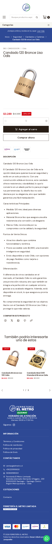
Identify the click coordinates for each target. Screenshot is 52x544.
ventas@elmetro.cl (14, 466)
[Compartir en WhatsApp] (18, 320)
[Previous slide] (3, 390)
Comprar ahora (26, 137)
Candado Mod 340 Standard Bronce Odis (37, 374)
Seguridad (17, 37)
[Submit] (37, 17)
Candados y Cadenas (34, 37)
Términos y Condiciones (13, 441)
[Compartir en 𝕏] (12, 320)
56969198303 (12, 473)
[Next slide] (49, 390)
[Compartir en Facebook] (5, 320)
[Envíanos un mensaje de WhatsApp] (46, 538)
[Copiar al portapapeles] (31, 320)
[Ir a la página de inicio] (26, 7)
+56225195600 (13, 469)
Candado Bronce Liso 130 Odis (12, 374)
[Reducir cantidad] (5, 121)
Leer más (41, 31)
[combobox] (24, 17)
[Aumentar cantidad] (46, 121)
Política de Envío (10, 452)
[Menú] (4, 17)
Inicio (7, 37)
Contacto (7, 497)
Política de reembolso (12, 445)
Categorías (7, 25)
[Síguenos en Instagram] (14, 424)
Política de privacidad (12, 448)
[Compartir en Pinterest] (25, 320)
